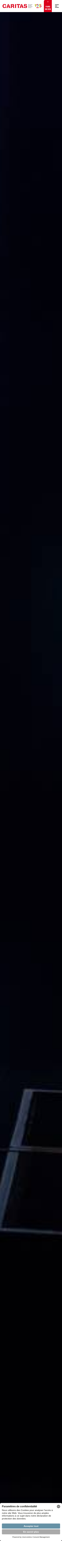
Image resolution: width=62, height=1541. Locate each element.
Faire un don (48, 8)
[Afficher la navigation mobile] (56, 6)
